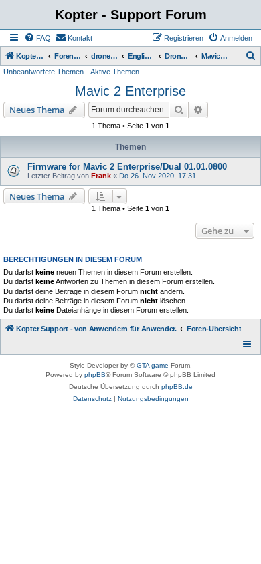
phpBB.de (177, 386)
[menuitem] (37, 38)
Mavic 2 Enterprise (130, 91)
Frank (101, 176)
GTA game (153, 365)
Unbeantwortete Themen (43, 71)
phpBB (95, 374)
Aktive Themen (114, 71)
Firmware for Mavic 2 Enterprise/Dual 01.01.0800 (127, 167)
